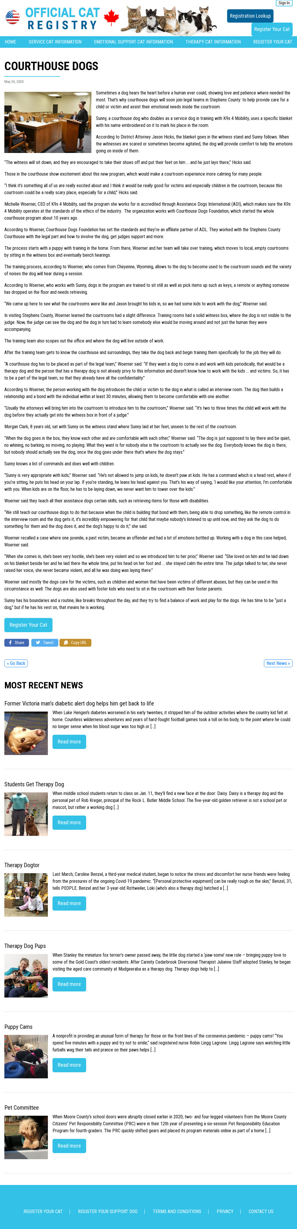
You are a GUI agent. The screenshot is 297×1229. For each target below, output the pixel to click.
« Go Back (16, 663)
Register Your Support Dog (107, 1211)
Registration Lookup (250, 16)
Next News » (278, 663)
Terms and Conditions (177, 1211)
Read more (69, 741)
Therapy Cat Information (213, 42)
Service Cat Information (55, 42)
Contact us (261, 1211)
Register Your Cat (272, 29)
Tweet (48, 642)
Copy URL (78, 642)
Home (10, 42)
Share (19, 642)
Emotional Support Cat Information (133, 42)
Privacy (225, 1211)
